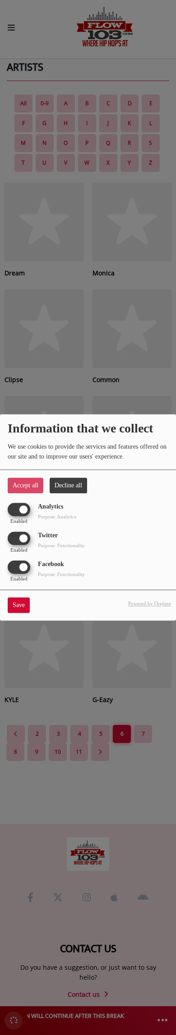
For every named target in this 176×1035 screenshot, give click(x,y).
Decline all (68, 485)
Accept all (25, 485)
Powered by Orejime (149, 604)
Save (19, 605)
